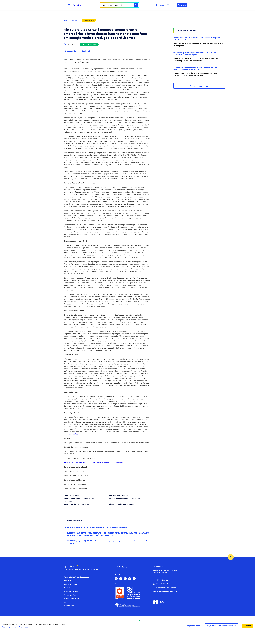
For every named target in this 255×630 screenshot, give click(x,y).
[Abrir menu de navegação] (69, 5)
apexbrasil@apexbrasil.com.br (166, 587)
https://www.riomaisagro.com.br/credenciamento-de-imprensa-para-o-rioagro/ (93, 463)
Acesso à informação (71, 584)
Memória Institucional (71, 598)
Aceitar (247, 626)
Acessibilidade (69, 606)
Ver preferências (193, 626)
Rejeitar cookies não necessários (221, 626)
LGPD (66, 602)
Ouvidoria (67, 588)
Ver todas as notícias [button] (199, 86)
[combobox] (119, 5)
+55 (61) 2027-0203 (162, 583)
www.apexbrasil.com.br (72, 434)
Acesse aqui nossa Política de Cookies (16, 627)
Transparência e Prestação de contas (76, 577)
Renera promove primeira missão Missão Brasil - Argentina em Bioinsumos (97, 527)
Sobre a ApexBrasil (70, 595)
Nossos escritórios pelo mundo (163, 591)
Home (66, 20)
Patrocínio (67, 580)
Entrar (183, 5)
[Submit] (136, 5)
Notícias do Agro (89, 20)
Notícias (160, 5)
